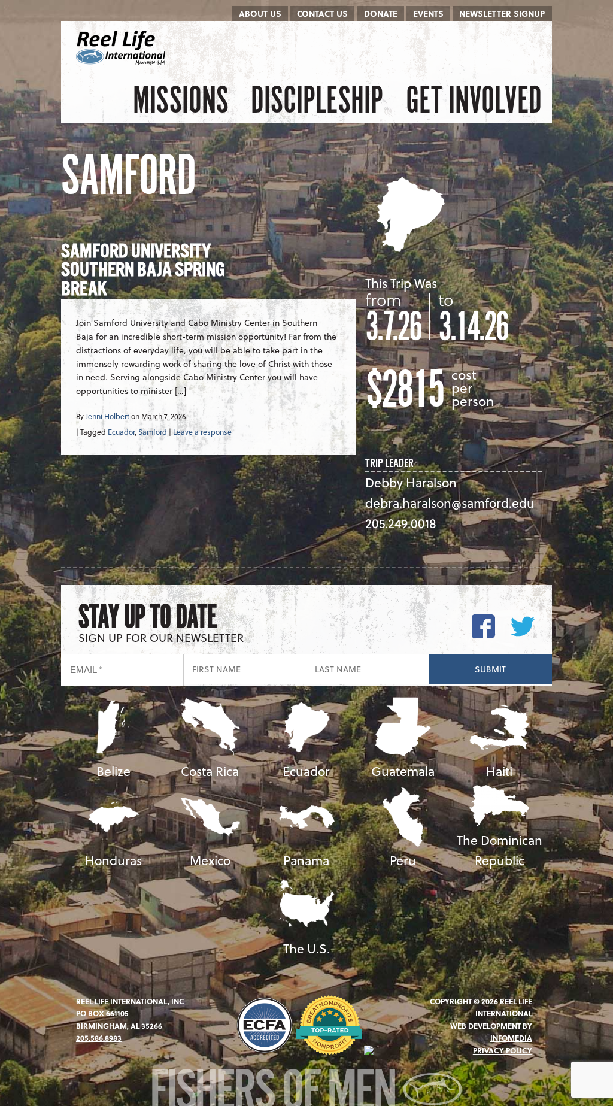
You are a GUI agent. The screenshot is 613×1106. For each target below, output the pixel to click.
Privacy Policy (502, 1050)
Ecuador (121, 431)
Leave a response (202, 431)
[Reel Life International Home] (122, 47)
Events (428, 13)
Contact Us (322, 13)
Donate (380, 13)
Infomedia (511, 1037)
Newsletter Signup (502, 13)
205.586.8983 (99, 1037)
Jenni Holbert (107, 416)
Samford (152, 431)
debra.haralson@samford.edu (450, 502)
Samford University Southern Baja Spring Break (143, 271)
